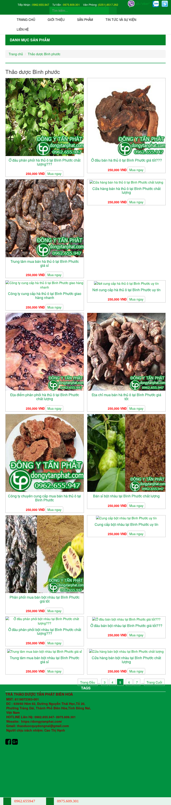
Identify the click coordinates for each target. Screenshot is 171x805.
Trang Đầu (87, 682)
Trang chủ (26, 19)
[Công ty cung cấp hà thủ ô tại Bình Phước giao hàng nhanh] (45, 284)
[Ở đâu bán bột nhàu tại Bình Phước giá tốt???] (126, 619)
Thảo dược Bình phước (44, 54)
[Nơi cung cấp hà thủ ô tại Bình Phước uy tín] (126, 283)
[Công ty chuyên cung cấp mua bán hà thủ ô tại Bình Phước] (45, 452)
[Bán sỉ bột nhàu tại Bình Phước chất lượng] (126, 452)
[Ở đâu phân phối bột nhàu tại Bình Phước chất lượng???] (45, 620)
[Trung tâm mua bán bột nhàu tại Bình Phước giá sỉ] (44, 651)
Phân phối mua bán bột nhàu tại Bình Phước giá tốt (44, 599)
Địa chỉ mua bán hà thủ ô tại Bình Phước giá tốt (126, 396)
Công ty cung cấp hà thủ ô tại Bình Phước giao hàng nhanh (44, 295)
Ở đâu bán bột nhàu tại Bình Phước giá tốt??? (126, 625)
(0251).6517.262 (108, 4)
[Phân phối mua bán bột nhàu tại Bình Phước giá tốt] (45, 554)
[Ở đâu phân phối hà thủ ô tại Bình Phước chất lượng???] (45, 116)
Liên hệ (23, 29)
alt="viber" (142, 3)
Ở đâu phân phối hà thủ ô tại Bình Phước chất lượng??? (44, 162)
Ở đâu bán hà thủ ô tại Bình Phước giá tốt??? (126, 160)
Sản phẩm (85, 19)
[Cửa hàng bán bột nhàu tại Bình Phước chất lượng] (126, 651)
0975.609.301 (71, 4)
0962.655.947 (40, 4)
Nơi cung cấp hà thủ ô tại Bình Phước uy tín (126, 289)
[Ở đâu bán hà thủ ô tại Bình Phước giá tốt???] (126, 116)
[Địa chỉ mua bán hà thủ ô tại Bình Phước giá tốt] (126, 351)
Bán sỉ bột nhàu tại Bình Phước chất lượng (126, 495)
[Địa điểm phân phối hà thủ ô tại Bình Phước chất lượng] (45, 351)
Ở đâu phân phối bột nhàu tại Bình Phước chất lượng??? (44, 631)
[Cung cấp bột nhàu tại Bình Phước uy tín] (126, 517)
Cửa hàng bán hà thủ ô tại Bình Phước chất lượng (126, 190)
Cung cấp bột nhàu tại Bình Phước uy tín (126, 524)
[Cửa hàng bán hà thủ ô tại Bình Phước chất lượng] (126, 181)
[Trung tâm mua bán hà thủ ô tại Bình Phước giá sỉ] (45, 218)
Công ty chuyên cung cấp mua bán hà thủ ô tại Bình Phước (44, 497)
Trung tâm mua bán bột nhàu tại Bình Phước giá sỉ (44, 659)
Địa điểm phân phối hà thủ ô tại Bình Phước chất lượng (44, 396)
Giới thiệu (56, 19)
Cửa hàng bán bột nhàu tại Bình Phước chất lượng (126, 659)
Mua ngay (54, 173)
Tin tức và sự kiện (121, 19)
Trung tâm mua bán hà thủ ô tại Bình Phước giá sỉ (44, 263)
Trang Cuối (154, 682)
